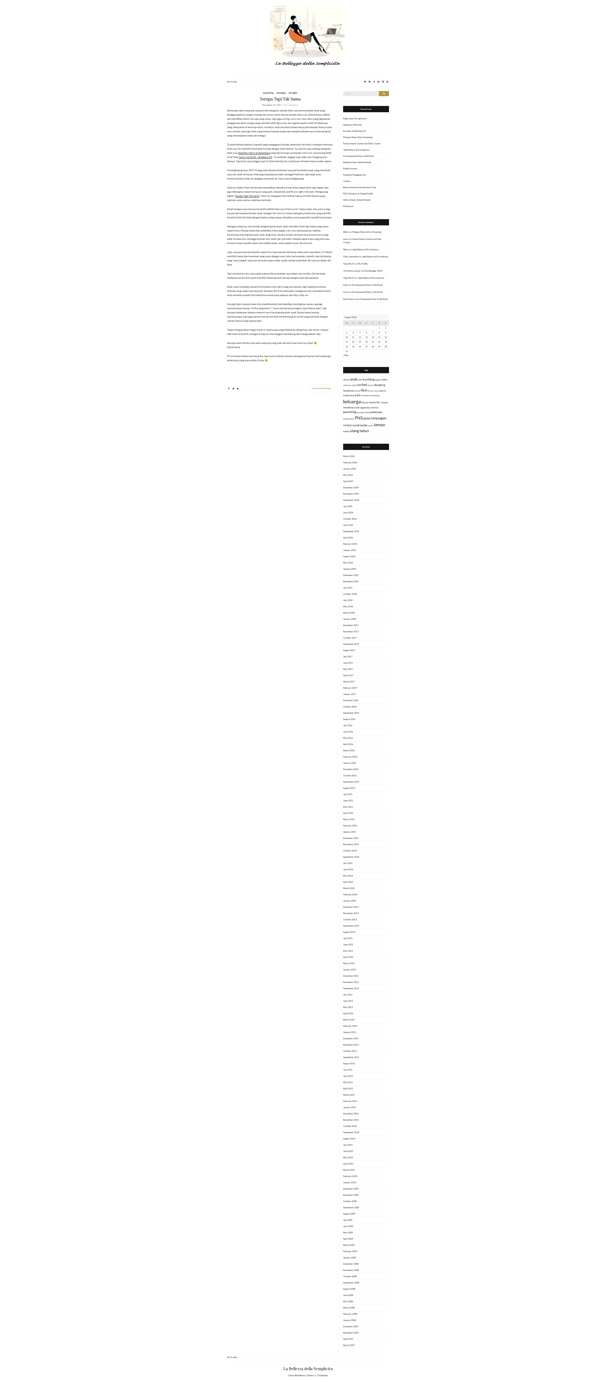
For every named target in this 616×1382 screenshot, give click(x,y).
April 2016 (348, 744)
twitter (346, 431)
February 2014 (350, 894)
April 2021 (348, 537)
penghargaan (348, 419)
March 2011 (349, 1095)
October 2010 (350, 1126)
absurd (346, 379)
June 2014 (348, 869)
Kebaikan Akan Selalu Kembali (357, 162)
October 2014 (350, 850)
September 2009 (351, 1207)
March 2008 (349, 1307)
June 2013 (348, 944)
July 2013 (347, 938)
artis (360, 379)
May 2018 (348, 606)
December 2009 (351, 1188)
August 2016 (349, 719)
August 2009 (349, 1213)
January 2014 (349, 900)
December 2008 (351, 1264)
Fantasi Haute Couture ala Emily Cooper (362, 143)
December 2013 (351, 907)
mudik (357, 407)
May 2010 (348, 1157)
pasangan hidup (363, 412)
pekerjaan (376, 412)
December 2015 (351, 769)
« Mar (345, 355)
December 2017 (351, 625)
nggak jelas (365, 407)
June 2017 (348, 663)
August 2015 (349, 788)
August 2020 (349, 556)
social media (359, 425)
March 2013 (349, 963)
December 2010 (351, 1113)
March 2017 (349, 681)
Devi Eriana (348, 299)
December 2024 (351, 487)
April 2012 (348, 1013)
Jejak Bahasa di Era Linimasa (356, 149)
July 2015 (347, 794)
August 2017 (349, 650)
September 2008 (351, 1282)
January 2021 (349, 550)
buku (384, 379)
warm (345, 239)
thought (293, 92)
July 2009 (347, 1220)
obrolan (374, 407)
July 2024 (347, 506)
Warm (346, 232)
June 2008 (348, 1295)
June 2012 (348, 1001)
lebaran (364, 402)
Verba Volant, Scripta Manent (357, 200)
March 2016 (349, 750)
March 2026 (349, 456)
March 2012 (349, 1019)
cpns (354, 385)
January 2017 (349, 694)
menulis (384, 402)
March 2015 (349, 819)
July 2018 (347, 600)
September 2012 (351, 988)
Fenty (345, 285)
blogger (378, 380)
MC (378, 402)
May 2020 (348, 562)
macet (372, 402)
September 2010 (351, 1132)
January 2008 (349, 1320)
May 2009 (348, 1232)
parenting (268, 92)
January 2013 (349, 969)
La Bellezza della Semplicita (308, 1368)
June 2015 (348, 800)
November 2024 (351, 494)
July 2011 (347, 1069)
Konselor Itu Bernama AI (354, 131)
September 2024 (351, 500)
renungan (281, 92)
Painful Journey (350, 168)
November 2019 (351, 581)
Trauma (346, 181)
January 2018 (349, 619)
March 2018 (349, 612)
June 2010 (348, 1151)
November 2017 (351, 631)
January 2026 (349, 468)
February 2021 (350, 544)
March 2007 (349, 1345)
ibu (372, 391)
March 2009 (349, 1245)
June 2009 (348, 1226)
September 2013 (351, 925)
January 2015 (349, 832)
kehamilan (365, 395)
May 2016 (348, 738)
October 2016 (350, 706)
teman (379, 424)
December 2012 (351, 976)
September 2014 (351, 857)
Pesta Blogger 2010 (373, 271)
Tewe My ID (349, 263)
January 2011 (349, 1107)
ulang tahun (359, 431)
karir (358, 395)
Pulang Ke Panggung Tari (354, 175)
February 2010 (350, 1176)
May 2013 (348, 951)
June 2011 (348, 1076)
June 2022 (348, 525)
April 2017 (348, 675)
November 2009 (351, 1195)
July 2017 (347, 656)
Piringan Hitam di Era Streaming (357, 137)
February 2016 (350, 756)
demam (370, 385)
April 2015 (348, 813)
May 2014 (348, 875)
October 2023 (350, 519)
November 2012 (351, 982)
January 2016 (349, 763)
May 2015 (348, 807)
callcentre (347, 385)
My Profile (232, 81)
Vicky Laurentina (351, 256)
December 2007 (351, 1326)
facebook (348, 390)
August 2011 (349, 1063)
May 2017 (348, 669)
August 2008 (349, 1289)
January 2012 (349, 1032)
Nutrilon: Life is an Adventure (254, 152)
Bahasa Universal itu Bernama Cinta (359, 187)
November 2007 (351, 1332)
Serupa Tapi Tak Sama (280, 99)
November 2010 (351, 1120)
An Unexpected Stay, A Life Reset (358, 156)
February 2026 (350, 462)
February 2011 (350, 1101)
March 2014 (349, 888)
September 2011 (351, 1057)
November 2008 (351, 1270)
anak (354, 379)
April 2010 (348, 1163)
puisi (366, 418)
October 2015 (350, 775)
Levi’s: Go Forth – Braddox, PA (255, 156)
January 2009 (349, 1257)
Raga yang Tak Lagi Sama (354, 118)
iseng (376, 391)
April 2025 (348, 481)
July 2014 (347, 863)
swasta (370, 425)
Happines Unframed (352, 124)
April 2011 (348, 1088)
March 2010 (349, 1170)
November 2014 (351, 844)
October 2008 (350, 1276)
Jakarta (382, 390)
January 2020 (349, 569)
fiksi (364, 390)
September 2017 (351, 644)
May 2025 (348, 475)
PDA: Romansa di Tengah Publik (358, 193)
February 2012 (350, 1026)
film (368, 391)
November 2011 (351, 1044)
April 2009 (348, 1239)
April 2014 (348, 882)
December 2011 (351, 1038)
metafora (348, 407)
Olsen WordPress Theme (301, 1375)
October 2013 (350, 919)
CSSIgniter (322, 1375)
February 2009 (350, 1251)
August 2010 (349, 1138)
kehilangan (375, 395)
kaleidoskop (349, 395)
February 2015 (350, 825)
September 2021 (351, 531)
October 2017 (350, 638)
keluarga (352, 401)
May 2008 (348, 1301)
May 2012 (348, 1007)
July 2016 (347, 725)
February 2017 (350, 688)
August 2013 (349, 932)
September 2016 (351, 713)
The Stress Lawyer (351, 271)
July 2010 (347, 1145)
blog (371, 379)
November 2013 (351, 913)
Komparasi (348, 206)
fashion (357, 391)
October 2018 (350, 594)
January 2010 (349, 1182)
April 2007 (348, 1339)
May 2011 (348, 1082)
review (347, 425)
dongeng (379, 385)
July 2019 (347, 587)
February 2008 (350, 1314)
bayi (365, 379)
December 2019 (351, 575)
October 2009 (350, 1201)
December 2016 (351, 700)
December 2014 (351, 838)
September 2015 (351, 781)
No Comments (291, 105)
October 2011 (350, 1051)
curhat (362, 385)
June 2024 (348, 512)
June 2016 (348, 731)
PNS (359, 417)
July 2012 (347, 994)
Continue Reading (321, 388)
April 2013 (348, 957)
